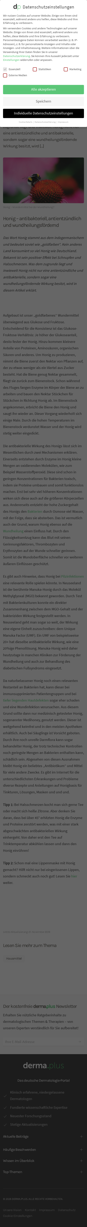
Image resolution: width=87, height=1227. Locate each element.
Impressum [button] (63, 122)
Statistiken (44, 69)
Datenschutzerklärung (16, 56)
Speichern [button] (43, 101)
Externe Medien (18, 75)
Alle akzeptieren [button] (43, 89)
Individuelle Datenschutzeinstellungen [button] (43, 113)
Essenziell (14, 69)
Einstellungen (11, 60)
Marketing (75, 69)
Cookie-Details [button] (26, 122)
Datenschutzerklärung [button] (45, 122)
